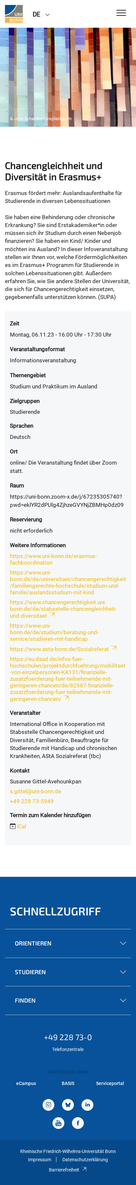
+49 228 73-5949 (32, 801)
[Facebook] (78, 1124)
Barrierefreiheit (64, 1169)
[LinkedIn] (87, 1106)
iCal (21, 826)
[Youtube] (58, 1124)
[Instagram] (48, 1106)
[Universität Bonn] (14, 14)
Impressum (39, 1159)
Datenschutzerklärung (85, 1159)
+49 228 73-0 (68, 1037)
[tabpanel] (68, 77)
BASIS (68, 1083)
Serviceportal (110, 1083)
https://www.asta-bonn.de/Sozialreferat (59, 649)
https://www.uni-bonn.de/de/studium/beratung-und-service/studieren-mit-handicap (54, 632)
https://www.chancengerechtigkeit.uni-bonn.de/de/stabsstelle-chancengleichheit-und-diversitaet (63, 609)
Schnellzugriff (55, 911)
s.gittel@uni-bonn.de (35, 791)
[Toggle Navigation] (121, 13)
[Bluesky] (68, 1106)
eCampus (26, 1083)
